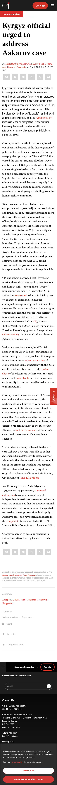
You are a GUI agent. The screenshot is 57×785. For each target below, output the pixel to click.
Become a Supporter (24, 667)
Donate (47, 667)
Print (9, 624)
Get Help (40, 5)
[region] (28, 764)
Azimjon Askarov (44, 118)
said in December (25, 430)
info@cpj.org (8, 741)
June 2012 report (29, 478)
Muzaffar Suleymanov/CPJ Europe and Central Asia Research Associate (27, 65)
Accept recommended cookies (28, 779)
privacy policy (17, 762)
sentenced (21, 295)
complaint (12, 521)
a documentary (10, 335)
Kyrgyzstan (7, 603)
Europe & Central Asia (13, 600)
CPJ (35, 321)
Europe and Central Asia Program (19, 575)
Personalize (28, 771)
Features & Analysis (11, 14)
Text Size (11, 634)
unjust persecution (34, 360)
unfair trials (22, 378)
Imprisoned (27, 618)
